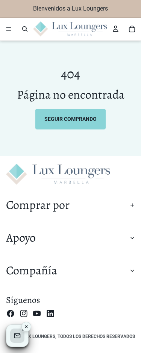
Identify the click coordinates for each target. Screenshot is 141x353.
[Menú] (8, 29)
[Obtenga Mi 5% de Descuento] (17, 336)
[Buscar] (25, 29)
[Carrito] (132, 29)
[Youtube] (36, 313)
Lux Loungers (39, 336)
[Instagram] (23, 313)
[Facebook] (10, 313)
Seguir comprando (70, 119)
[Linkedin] (50, 313)
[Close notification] (26, 327)
